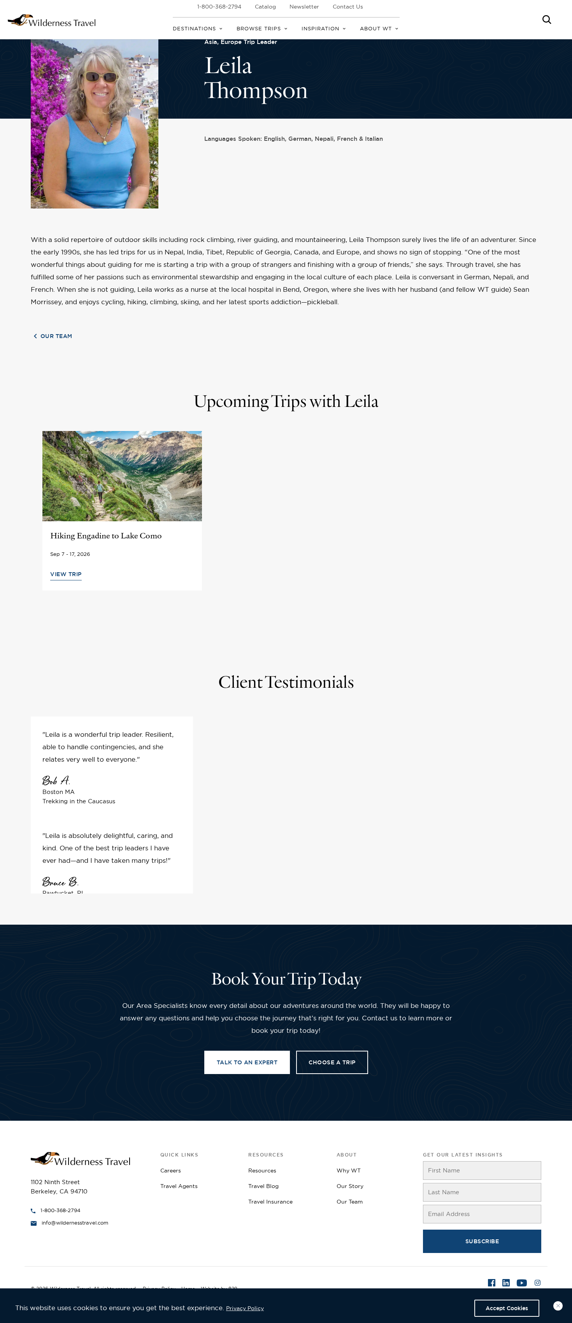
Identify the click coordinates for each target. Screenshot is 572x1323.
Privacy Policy (245, 1308)
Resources (262, 1170)
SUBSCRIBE (482, 1241)
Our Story (350, 1186)
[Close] (558, 1306)
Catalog (265, 6)
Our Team (56, 336)
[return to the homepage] (80, 1157)
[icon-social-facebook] (491, 1284)
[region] (286, 1305)
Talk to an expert (247, 1062)
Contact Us (348, 6)
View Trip (66, 574)
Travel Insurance (270, 1201)
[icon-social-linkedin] (506, 1284)
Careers (170, 1170)
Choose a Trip (332, 1062)
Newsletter (304, 6)
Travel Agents (179, 1186)
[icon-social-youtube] (522, 1284)
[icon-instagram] (537, 1284)
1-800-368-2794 (219, 6)
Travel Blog (263, 1186)
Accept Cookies (507, 1308)
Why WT (349, 1170)
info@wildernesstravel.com (75, 1223)
